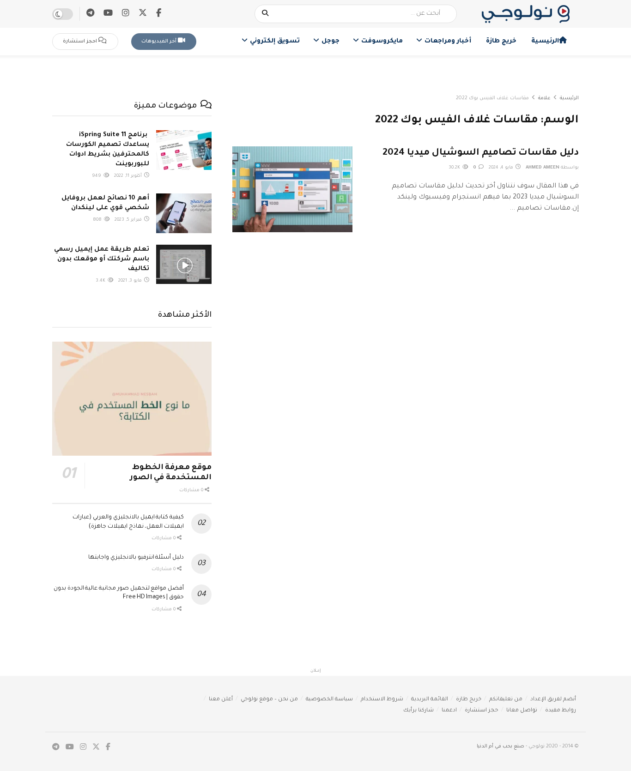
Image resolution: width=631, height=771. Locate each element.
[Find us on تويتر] (143, 13)
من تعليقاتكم (505, 700)
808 (98, 220)
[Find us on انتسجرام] (125, 14)
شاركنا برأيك (418, 711)
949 (97, 176)
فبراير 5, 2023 (129, 220)
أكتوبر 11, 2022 (128, 176)
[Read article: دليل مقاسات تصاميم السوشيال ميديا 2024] (292, 189)
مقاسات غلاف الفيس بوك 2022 (492, 98)
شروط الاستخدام (382, 700)
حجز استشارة (481, 711)
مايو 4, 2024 (502, 167)
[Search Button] (266, 14)
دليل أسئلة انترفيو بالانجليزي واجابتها (136, 557)
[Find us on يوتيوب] (108, 14)
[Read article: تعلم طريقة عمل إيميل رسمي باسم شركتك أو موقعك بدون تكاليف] (184, 264)
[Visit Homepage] (526, 14)
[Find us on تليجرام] (90, 14)
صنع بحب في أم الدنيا (500, 746)
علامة (544, 98)
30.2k (455, 167)
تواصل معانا (521, 711)
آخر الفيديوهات (159, 41)
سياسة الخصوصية (329, 700)
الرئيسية (545, 41)
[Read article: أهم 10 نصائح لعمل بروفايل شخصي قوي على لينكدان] (184, 213)
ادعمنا (449, 711)
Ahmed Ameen (542, 167)
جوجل (331, 41)
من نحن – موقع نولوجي (269, 700)
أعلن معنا (221, 700)
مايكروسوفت (382, 41)
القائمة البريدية (429, 700)
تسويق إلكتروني (275, 41)
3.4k (101, 280)
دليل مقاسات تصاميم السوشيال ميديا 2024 (480, 153)
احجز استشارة (80, 41)
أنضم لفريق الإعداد (553, 700)
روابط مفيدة (560, 711)
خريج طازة (501, 41)
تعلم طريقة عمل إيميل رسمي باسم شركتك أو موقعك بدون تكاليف (101, 259)
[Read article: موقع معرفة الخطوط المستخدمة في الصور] (132, 399)
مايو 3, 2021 (130, 280)
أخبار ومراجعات (448, 41)
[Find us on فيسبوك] (158, 14)
